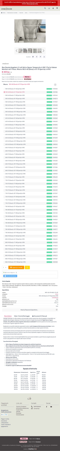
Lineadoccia (55, 297)
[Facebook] (47, 407)
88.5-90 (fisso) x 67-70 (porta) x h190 (15, 239)
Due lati (21, 12)
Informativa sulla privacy (22, 408)
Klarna (27, 77)
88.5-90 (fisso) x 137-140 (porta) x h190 (15, 262)
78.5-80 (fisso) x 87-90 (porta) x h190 (15, 216)
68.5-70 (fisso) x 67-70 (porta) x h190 (14, 151)
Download (18, 413)
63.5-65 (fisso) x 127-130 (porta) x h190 (15, 141)
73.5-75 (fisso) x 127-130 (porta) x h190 (15, 200)
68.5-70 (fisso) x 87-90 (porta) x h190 (15, 157)
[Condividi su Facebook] (36, 56)
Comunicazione (20, 415)
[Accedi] (53, 8)
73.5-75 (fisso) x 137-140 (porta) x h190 (15, 203)
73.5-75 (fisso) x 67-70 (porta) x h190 (14, 180)
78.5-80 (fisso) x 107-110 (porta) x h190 (15, 223)
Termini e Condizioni (21, 406)
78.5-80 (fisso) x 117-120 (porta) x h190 (15, 226)
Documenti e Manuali (40, 316)
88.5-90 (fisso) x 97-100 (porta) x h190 (15, 249)
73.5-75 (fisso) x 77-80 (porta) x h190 (14, 183)
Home (4, 12)
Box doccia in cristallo (12, 12)
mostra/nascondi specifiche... (29, 310)
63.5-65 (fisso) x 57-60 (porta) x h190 (15, 118)
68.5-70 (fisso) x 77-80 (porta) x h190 (14, 154)
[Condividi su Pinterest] (40, 56)
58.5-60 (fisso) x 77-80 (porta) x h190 (15, 95)
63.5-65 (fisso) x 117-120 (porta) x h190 (15, 138)
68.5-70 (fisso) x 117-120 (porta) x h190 (15, 167)
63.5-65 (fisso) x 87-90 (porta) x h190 (15, 128)
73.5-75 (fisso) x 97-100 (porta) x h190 (15, 190)
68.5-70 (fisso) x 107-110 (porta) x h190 (15, 164)
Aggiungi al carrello (17, 267)
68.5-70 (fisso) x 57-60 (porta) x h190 (15, 147)
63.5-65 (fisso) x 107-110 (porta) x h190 (15, 134)
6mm (26, 12)
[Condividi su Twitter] (33, 56)
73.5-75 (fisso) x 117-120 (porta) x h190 (15, 196)
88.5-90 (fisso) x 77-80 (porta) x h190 (15, 242)
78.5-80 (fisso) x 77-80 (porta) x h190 (15, 213)
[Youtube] (51, 407)
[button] (30, 85)
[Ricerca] (45, 8)
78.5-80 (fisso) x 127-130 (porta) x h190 (15, 229)
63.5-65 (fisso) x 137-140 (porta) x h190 (15, 144)
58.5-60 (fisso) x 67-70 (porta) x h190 (15, 92)
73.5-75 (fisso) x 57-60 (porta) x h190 (14, 177)
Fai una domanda (11, 276)
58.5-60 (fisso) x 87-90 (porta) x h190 (15, 98)
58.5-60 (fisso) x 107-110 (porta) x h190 (15, 105)
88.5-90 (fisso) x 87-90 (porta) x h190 (15, 245)
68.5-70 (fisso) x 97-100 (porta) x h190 (15, 160)
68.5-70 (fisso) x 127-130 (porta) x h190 (15, 170)
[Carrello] (57, 8)
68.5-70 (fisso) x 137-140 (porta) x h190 (15, 173)
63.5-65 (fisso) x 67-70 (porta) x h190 (15, 121)
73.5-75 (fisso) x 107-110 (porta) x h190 (15, 193)
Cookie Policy (19, 410)
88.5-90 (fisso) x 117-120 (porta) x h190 (15, 255)
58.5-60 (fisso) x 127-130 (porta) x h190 (15, 111)
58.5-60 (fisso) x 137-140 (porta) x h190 (15, 115)
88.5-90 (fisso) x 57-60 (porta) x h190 (15, 236)
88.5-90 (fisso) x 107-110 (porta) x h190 (15, 252)
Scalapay (38, 441)
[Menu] (49, 8)
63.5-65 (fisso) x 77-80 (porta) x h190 (15, 124)
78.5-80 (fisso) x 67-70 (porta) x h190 (14, 209)
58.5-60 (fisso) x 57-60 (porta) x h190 (15, 88)
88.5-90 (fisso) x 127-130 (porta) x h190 (15, 258)
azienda (18, 411)
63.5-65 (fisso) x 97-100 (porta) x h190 (15, 131)
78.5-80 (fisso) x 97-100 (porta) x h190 (15, 219)
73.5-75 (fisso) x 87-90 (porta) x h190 (14, 187)
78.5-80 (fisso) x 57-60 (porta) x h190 (15, 206)
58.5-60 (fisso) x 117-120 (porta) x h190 (15, 108)
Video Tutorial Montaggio (22, 316)
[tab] (8, 316)
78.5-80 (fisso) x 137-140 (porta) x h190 (15, 232)
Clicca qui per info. (32, 4)
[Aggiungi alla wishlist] (27, 267)
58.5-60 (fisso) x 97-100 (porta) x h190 (15, 102)
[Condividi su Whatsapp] (44, 56)
